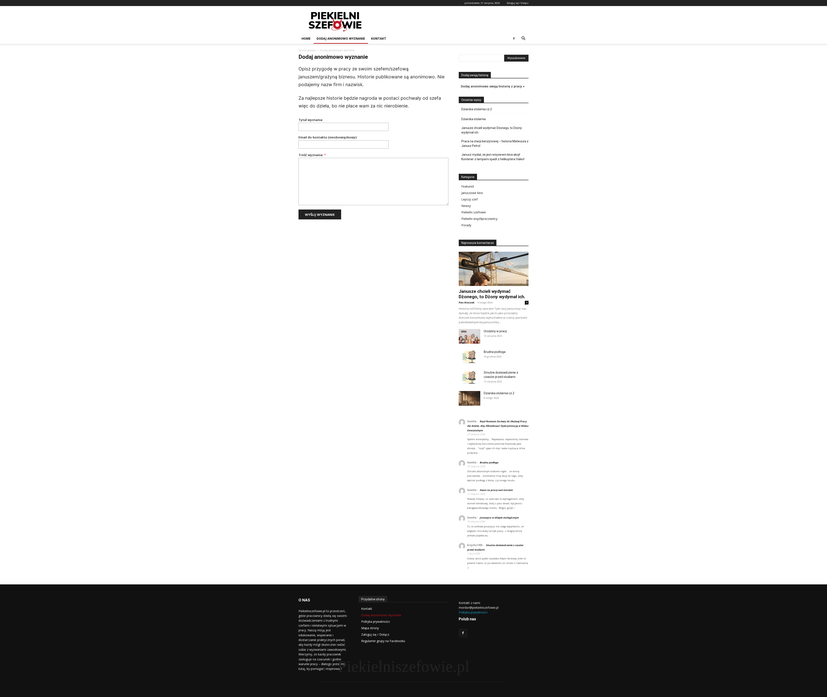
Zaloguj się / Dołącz (518, 3)
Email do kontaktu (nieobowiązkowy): (327, 137)
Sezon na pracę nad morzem (496, 490)
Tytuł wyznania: (310, 120)
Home (306, 38)
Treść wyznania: (312, 155)
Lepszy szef (469, 199)
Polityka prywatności (473, 612)
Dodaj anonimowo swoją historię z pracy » (493, 86)
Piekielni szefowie (473, 212)
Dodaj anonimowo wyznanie (341, 38)
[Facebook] (514, 38)
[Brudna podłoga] (469, 357)
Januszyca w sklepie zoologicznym (499, 517)
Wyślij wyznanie (320, 214)
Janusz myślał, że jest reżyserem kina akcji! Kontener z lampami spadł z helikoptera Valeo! (492, 157)
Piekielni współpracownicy (479, 219)
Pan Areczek (466, 302)
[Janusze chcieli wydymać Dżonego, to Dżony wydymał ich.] (494, 269)
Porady (466, 225)
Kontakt (378, 38)
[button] (523, 39)
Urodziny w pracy (495, 331)
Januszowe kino (472, 193)
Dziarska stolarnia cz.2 (476, 109)
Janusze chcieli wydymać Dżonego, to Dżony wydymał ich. (491, 130)
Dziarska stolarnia (473, 119)
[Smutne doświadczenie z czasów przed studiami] (469, 377)
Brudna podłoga (494, 352)
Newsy (466, 206)
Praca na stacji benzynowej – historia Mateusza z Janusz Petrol (495, 143)
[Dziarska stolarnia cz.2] (469, 398)
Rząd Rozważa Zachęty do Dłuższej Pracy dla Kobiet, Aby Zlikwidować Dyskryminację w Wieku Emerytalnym (497, 426)
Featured (467, 186)
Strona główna (307, 50)
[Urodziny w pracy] (469, 336)
